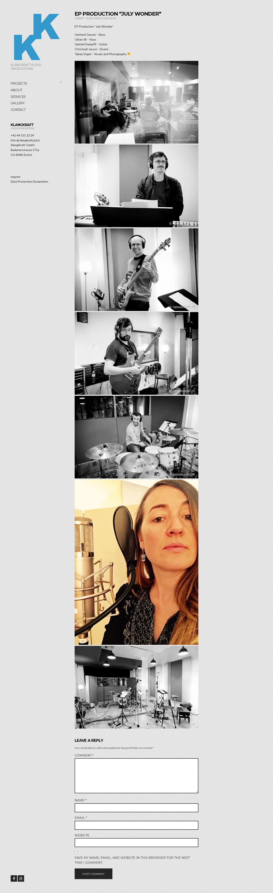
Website (82, 835)
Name (80, 800)
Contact (18, 110)
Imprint (15, 177)
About (16, 90)
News (112, 18)
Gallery (18, 103)
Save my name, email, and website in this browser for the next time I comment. (132, 860)
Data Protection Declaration (29, 181)
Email (81, 818)
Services (18, 97)
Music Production (97, 18)
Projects (19, 83)
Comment (84, 755)
